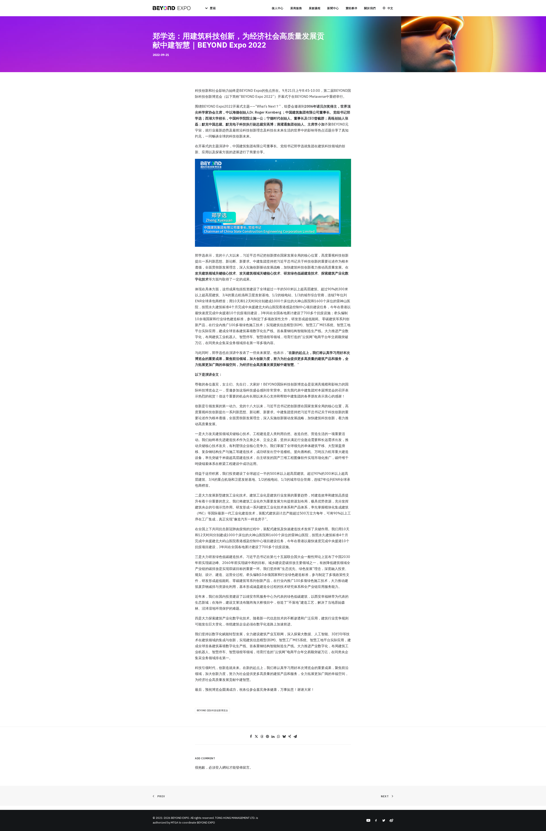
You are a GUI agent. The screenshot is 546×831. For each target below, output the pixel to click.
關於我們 (370, 8)
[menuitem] (209, 8)
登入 (218, 767)
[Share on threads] (261, 736)
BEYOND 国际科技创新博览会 (212, 710)
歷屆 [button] (213, 8)
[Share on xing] (289, 736)
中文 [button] (390, 8)
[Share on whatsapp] (278, 736)
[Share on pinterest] (267, 736)
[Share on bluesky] (284, 736)
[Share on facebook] (250, 736)
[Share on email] (295, 736)
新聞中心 (333, 8)
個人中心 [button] (277, 8)
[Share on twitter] (256, 736)
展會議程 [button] (315, 8)
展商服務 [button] (296, 8)
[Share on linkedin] (273, 736)
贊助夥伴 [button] (351, 8)
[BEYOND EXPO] (171, 8)
